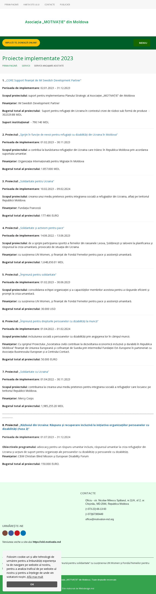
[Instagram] (132, 4)
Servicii (26, 65)
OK (32, 584)
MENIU (142, 43)
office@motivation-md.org (99, 519)
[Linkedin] (151, 4)
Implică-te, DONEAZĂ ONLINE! (21, 42)
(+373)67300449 (94, 514)
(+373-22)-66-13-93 (95, 509)
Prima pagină (11, 4)
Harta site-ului (31, 4)
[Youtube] (144, 4)
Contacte (49, 4)
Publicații (64, 4)
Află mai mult (35, 577)
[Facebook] (138, 4)
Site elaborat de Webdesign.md (78, 588)
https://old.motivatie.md (47, 542)
